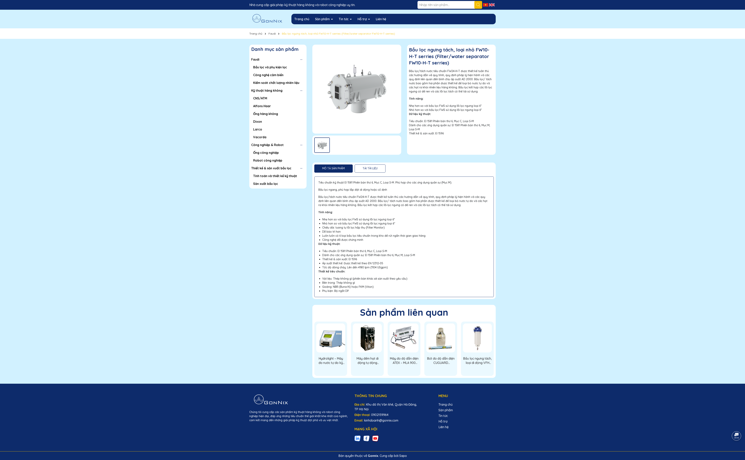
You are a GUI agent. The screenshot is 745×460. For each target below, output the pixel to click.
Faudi (255, 59)
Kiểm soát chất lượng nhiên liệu (276, 83)
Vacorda (259, 137)
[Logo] (267, 19)
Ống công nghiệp (266, 153)
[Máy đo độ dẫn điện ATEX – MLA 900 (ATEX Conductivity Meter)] (404, 337)
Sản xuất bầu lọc (265, 184)
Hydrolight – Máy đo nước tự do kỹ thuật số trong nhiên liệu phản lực (331, 361)
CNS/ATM (260, 98)
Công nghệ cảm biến (268, 75)
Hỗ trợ (363, 19)
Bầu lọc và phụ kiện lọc (270, 67)
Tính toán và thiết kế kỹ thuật (275, 176)
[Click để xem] (356, 89)
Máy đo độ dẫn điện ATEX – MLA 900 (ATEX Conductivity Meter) (404, 361)
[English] (492, 4)
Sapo (403, 456)
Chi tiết (331, 370)
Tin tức (344, 19)
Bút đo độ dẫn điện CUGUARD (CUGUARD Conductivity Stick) (441, 361)
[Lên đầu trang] (737, 425)
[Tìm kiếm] (478, 5)
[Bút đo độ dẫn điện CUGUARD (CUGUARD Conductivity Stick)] (440, 337)
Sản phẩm (323, 19)
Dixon (257, 121)
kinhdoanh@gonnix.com (381, 420)
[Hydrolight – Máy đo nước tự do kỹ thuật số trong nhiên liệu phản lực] (330, 337)
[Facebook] (366, 438)
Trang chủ (301, 19)
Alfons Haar (262, 106)
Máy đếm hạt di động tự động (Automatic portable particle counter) (367, 361)
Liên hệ (381, 19)
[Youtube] (375, 438)
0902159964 (379, 415)
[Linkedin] (357, 438)
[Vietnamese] (486, 4)
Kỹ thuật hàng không (266, 90)
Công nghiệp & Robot (267, 145)
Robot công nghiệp (267, 160)
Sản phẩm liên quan (404, 312)
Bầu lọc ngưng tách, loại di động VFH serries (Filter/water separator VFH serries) (477, 361)
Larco (257, 129)
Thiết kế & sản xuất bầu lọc (271, 168)
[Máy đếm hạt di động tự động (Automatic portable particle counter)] (367, 337)
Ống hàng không (265, 114)
